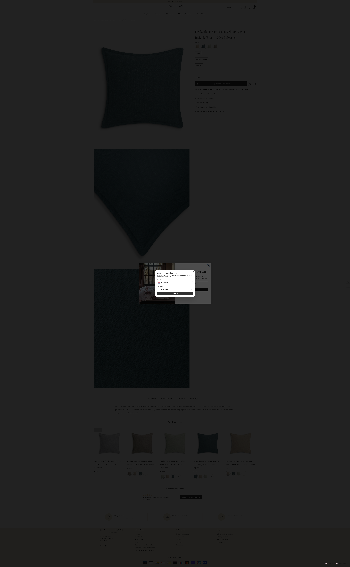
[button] (336, 563)
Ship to (159, 280)
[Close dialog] (193, 271)
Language (160, 286)
